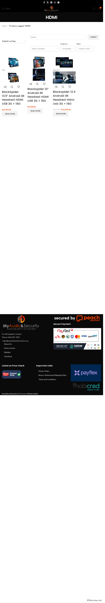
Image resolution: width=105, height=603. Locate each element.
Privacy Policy (43, 371)
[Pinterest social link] (51, 2)
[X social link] (47, 2)
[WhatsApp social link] (55, 2)
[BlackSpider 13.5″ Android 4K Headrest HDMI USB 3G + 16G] (13, 62)
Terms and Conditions (47, 379)
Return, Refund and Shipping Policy (52, 375)
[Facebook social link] (44, 2)
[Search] (94, 8)
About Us (8, 344)
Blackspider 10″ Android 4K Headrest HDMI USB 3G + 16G (38, 95)
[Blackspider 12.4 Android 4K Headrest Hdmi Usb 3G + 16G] (64, 62)
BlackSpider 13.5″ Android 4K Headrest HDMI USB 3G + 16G (13, 98)
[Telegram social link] (58, 2)
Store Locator (9, 348)
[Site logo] (51, 8)
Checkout (8, 356)
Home (4, 26)
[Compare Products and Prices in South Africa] (11, 374)
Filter (79, 44)
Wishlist (7, 352)
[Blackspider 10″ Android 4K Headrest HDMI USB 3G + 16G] (38, 62)
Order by (63, 44)
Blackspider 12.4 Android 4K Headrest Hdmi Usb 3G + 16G (64, 98)
